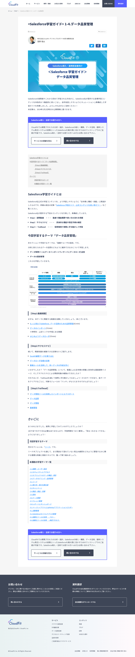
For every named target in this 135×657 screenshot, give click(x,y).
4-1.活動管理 (34, 510)
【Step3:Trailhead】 (41, 172)
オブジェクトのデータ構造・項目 (44, 475)
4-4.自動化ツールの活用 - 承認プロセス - (45, 520)
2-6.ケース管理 (35, 498)
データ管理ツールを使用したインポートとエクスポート (52, 394)
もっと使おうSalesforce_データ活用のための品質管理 (51, 323)
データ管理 (34, 403)
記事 (80, 631)
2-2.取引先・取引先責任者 (39, 485)
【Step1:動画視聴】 (41, 165)
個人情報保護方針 (102, 651)
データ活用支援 (56, 631)
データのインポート (38, 328)
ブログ (15, 11)
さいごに (33, 176)
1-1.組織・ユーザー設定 (38, 469)
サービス (55, 620)
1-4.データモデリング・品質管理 (41, 478)
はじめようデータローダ (40, 336)
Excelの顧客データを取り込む (42, 356)
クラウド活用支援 (57, 624)
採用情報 (92, 651)
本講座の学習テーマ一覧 (43, 183)
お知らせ (85, 651)
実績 (80, 624)
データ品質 (34, 398)
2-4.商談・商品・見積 (37, 491)
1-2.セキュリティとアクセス (40, 472)
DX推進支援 (55, 627)
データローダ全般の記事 (40, 360)
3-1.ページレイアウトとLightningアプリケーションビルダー (51, 507)
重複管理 (33, 407)
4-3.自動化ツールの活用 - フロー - (42, 517)
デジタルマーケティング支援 (61, 634)
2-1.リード (33, 482)
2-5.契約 (33, 494)
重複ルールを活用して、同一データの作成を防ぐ (49, 365)
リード (47, 447)
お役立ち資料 (83, 634)
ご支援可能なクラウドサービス (61, 641)
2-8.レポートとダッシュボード (40, 504)
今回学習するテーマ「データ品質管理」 (44, 161)
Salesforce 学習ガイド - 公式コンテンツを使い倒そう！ (78, 205)
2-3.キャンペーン (36, 488)
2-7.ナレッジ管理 (36, 501)
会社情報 (77, 651)
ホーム (10, 11)
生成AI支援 (55, 638)
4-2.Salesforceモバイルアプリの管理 (43, 514)
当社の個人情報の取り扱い (118, 651)
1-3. (31, 475)
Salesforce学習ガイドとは (39, 158)
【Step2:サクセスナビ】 (43, 169)
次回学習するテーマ (41, 180)
